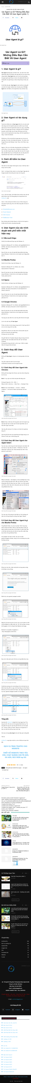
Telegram (27, 1009)
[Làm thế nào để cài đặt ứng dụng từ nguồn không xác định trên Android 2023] (6, 818)
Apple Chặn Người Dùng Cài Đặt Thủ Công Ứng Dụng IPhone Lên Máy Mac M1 (20, 886)
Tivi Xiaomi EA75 (7, 1064)
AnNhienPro (4, 198)
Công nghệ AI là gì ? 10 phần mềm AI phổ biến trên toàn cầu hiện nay (20, 843)
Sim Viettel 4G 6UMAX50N (10, 1050)
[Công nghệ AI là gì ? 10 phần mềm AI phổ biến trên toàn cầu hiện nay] (6, 842)
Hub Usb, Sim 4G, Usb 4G (10, 1023)
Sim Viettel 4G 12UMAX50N (10, 1048)
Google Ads (15, 823)
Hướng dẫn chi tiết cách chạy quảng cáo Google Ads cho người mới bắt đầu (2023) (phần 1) (20, 827)
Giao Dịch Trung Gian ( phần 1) (18, 876)
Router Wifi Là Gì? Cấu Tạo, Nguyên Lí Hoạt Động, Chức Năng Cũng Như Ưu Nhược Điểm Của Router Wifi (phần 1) (22, 789)
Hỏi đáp (22, 9)
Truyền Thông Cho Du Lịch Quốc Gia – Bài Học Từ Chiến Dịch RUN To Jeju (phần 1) (20, 835)
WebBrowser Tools (7, 217)
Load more (15, 899)
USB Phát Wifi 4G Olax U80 (10, 1030)
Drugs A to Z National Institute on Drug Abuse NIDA (20, 851)
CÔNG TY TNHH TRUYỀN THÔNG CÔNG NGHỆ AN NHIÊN (16, 1076)
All (22, 873)
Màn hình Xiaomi (7, 1055)
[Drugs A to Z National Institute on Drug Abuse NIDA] (6, 851)
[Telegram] (22, 1009)
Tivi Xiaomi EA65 (7, 1062)
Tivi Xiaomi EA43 (7, 1057)
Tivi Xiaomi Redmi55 (8, 1071)
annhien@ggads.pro (17, 999)
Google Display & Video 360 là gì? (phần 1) (8, 788)
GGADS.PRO (7, 6)
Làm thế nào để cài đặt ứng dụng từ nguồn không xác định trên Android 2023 (20, 819)
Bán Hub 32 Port (7, 1027)
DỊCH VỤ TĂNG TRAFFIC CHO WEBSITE (15, 747)
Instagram (17, 1009)
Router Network (7, 212)
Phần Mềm (14, 815)
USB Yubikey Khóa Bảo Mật (10, 1036)
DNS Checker (6, 214)
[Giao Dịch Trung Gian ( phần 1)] (6, 879)
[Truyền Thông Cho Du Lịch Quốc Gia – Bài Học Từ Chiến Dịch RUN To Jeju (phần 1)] (6, 834)
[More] (21, 17)
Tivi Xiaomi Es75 (7, 1067)
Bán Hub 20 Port (7, 1025)
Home (3, 6)
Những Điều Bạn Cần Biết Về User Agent (13, 767)
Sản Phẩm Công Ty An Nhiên (9, 1018)
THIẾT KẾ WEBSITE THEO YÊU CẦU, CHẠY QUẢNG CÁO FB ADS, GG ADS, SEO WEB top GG (15, 754)
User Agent (25, 767)
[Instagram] (12, 1009)
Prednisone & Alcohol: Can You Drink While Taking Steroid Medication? (20, 860)
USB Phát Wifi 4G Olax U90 (10, 1032)
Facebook (7, 1009)
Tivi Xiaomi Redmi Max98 (10, 1069)
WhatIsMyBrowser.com (9, 209)
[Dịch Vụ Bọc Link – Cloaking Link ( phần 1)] (6, 894)
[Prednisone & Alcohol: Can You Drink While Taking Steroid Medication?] (6, 859)
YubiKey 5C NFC (7, 1039)
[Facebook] (3, 1009)
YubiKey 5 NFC (7, 1041)
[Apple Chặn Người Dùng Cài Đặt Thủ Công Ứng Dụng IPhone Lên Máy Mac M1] (6, 886)
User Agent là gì (5, 769)
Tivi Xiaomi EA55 (7, 1059)
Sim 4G (5, 1045)
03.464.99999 (15, 1078)
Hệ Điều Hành (16, 9)
